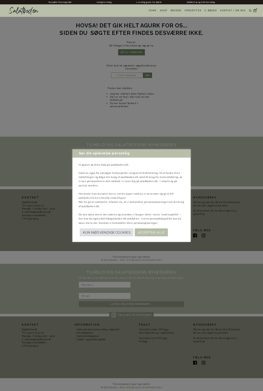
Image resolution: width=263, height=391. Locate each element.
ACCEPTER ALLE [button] (151, 232)
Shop (163, 10)
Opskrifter (193, 10)
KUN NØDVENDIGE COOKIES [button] (106, 232)
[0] (254, 10)
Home (153, 10)
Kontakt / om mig (233, 10)
